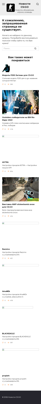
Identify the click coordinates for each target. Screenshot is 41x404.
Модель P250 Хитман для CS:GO (18, 75)
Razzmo (6, 249)
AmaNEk (6, 291)
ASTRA (5, 162)
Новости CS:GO (24, 5)
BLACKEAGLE (8, 333)
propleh (6, 376)
